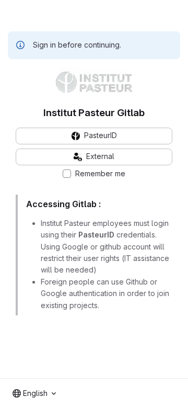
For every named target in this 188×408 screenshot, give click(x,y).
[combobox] (34, 393)
